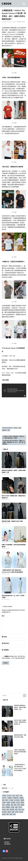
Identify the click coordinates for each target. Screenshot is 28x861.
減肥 (16, 807)
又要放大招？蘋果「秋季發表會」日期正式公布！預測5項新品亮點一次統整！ (13, 437)
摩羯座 (22, 804)
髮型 (14, 814)
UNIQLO (16, 427)
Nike (21, 795)
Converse (9, 795)
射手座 (17, 802)
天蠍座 (8, 802)
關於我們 (6, 842)
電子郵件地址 (6, 643)
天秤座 (3, 802)
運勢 (13, 812)
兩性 (7, 800)
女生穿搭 (13, 802)
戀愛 (19, 804)
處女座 (9, 812)
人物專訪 (21, 797)
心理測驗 (8, 804)
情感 (12, 804)
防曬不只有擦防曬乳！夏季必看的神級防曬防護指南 (20, 751)
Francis (14, 21)
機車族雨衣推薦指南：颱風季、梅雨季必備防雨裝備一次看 (20, 707)
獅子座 (3, 809)
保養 (3, 800)
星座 (3, 807)
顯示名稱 (4, 637)
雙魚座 (3, 814)
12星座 (4, 795)
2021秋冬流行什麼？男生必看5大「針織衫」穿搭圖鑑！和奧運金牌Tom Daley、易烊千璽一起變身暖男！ (14, 442)
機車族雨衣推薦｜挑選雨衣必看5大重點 (12, 521)
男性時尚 (19, 21)
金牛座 (16, 812)
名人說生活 (16, 800)
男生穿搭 (12, 809)
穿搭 (23, 21)
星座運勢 (8, 807)
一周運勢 (9, 797)
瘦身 (16, 809)
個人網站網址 (5, 650)
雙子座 (21, 812)
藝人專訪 (4, 812)
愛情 (15, 804)
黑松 (9, 430)
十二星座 (11, 800)
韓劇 (11, 814)
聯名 (23, 809)
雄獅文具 (4, 430)
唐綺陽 (22, 800)
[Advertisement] (14, 414)
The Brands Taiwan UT (7, 427)
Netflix (17, 795)
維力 (20, 427)
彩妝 (3, 804)
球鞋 (8, 809)
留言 (3, 616)
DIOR (13, 795)
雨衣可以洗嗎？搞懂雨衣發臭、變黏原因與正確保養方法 (20, 722)
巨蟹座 (22, 802)
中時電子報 (15, 797)
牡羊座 (20, 807)
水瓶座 (12, 807)
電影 (8, 814)
